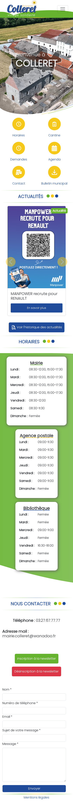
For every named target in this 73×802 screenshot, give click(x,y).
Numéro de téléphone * (20, 703)
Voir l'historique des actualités (36, 327)
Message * (10, 744)
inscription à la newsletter (36, 658)
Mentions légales (36, 797)
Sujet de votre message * (21, 730)
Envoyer (34, 788)
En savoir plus (36, 308)
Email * (7, 716)
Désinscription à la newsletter (36, 671)
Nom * (7, 689)
